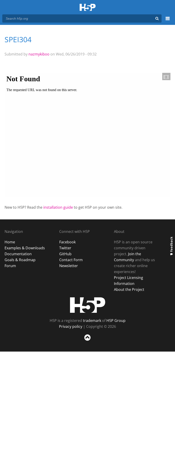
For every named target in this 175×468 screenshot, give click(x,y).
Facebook (67, 242)
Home (10, 242)
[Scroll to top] (87, 341)
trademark (92, 320)
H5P (87, 305)
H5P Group (116, 320)
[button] (166, 76)
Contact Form (71, 259)
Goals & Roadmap (20, 259)
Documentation (18, 253)
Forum (10, 265)
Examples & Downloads (25, 247)
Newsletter (68, 265)
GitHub (65, 253)
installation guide (58, 207)
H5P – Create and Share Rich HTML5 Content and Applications (87, 8)
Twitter (65, 247)
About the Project (129, 289)
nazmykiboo (38, 54)
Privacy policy (70, 326)
